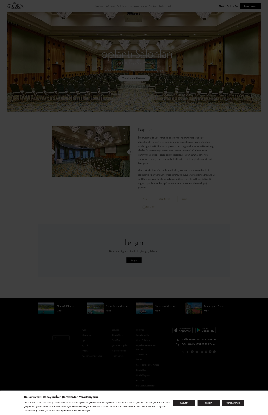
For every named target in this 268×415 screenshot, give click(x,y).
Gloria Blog (141, 369)
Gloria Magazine (143, 375)
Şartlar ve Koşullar (120, 345)
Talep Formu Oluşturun (134, 78)
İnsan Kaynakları (143, 334)
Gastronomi (110, 5)
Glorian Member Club (92, 355)
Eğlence (144, 5)
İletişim (134, 260)
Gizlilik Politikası (119, 350)
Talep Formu (164, 198)
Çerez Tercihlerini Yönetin (147, 364)
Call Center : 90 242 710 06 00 (199, 339)
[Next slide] (129, 151)
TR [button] (55, 338)
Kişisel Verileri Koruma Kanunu (146, 347)
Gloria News (117, 334)
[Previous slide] (52, 151)
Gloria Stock (141, 354)
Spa (130, 5)
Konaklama (99, 5)
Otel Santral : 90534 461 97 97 (199, 343)
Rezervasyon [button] (250, 5)
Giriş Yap (234, 5)
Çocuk (136, 5)
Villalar (85, 350)
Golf (169, 5)
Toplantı (162, 5)
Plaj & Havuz (121, 5)
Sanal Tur (150, 206)
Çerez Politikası (143, 340)
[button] (219, 6)
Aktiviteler (153, 5)
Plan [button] (145, 198)
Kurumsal (140, 329)
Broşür (185, 198)
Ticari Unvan (118, 355)
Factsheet (140, 380)
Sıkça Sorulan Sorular (145, 385)
